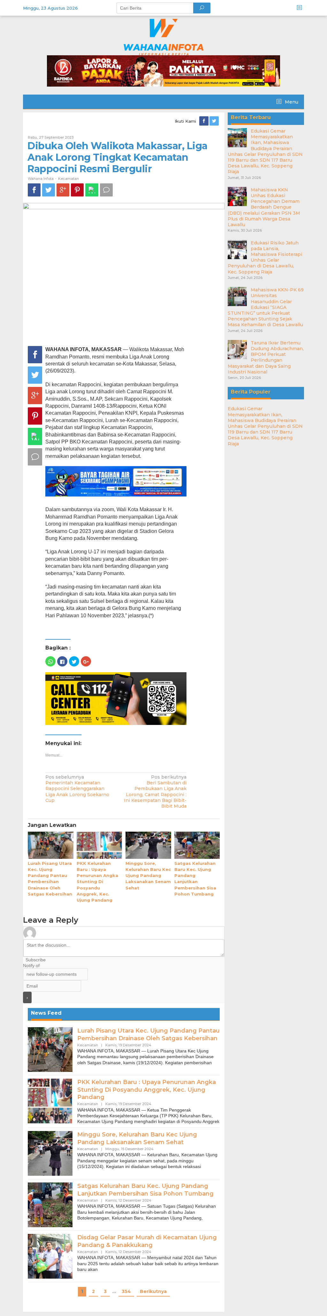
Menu (291, 102)
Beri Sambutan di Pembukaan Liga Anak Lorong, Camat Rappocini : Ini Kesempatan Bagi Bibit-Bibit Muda (155, 791)
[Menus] (301, 8)
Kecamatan (68, 178)
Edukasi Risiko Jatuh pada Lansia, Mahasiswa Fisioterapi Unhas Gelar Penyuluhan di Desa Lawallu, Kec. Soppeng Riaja (265, 257)
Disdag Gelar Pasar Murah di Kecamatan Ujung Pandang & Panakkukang (147, 1241)
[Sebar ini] (34, 189)
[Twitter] (214, 121)
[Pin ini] (77, 189)
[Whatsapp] (91, 189)
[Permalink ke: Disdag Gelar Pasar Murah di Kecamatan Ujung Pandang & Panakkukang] (50, 1256)
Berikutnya (153, 1291)
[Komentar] (106, 189)
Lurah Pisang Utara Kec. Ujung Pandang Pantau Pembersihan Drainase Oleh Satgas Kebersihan (148, 1034)
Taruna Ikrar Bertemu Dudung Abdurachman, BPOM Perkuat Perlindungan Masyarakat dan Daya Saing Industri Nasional (266, 357)
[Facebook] (204, 121)
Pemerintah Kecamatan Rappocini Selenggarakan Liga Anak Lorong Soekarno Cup (77, 788)
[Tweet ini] (48, 189)
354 (126, 1291)
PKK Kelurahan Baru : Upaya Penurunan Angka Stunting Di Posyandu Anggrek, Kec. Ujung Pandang (97, 882)
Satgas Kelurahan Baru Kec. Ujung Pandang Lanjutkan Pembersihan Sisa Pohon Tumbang (145, 1189)
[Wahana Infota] (163, 37)
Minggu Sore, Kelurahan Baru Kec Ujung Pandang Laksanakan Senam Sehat (148, 875)
